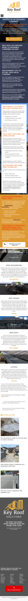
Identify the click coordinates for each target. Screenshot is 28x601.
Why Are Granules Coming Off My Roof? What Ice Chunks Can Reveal (13, 409)
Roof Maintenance (8, 395)
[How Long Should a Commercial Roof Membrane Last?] (10, 471)
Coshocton (3, 577)
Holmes (11, 575)
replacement (16, 220)
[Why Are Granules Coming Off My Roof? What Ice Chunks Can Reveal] (10, 418)
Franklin (2, 583)
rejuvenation (5, 207)
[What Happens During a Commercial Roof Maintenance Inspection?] (10, 445)
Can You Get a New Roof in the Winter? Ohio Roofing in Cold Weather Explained (13, 402)
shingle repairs (8, 205)
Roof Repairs (16, 395)
